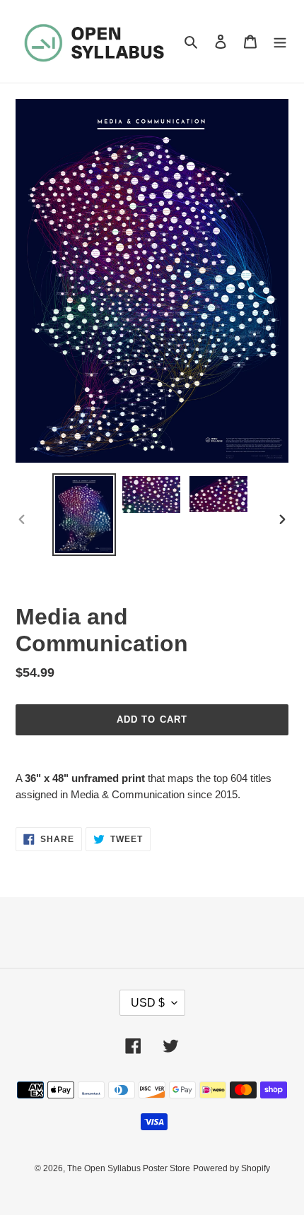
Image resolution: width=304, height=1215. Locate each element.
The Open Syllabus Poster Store (128, 1168)
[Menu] (280, 41)
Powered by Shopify (231, 1168)
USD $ (148, 1003)
